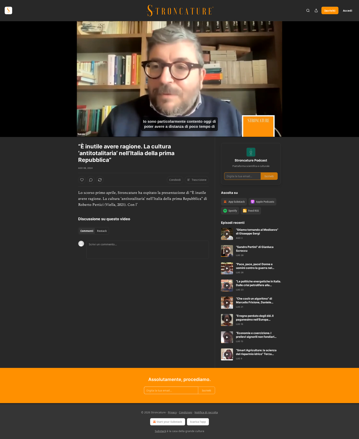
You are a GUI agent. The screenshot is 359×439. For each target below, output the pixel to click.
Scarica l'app (198, 421)
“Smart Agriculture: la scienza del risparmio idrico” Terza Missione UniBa (256, 352)
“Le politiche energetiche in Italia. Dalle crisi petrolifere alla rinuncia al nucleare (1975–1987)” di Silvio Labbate (258, 283)
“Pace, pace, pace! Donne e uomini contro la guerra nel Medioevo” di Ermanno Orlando (257, 266)
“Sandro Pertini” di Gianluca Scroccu (255, 248)
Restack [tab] (102, 231)
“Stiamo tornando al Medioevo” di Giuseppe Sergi (257, 231)
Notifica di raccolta (206, 412)
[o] (227, 234)
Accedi (347, 10)
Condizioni (185, 412)
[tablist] (93, 231)
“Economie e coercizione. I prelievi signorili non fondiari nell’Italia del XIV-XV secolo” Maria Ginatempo (255, 335)
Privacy (172, 412)
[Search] (308, 10)
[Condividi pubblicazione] (316, 10)
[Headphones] (69, 83)
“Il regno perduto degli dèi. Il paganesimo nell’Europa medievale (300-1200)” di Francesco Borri (255, 317)
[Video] (69, 75)
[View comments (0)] (290, 79)
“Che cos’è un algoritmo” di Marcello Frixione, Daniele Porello (254, 300)
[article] (251, 233)
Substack (160, 431)
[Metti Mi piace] (82, 180)
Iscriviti (329, 10)
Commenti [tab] (86, 231)
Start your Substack (169, 421)
